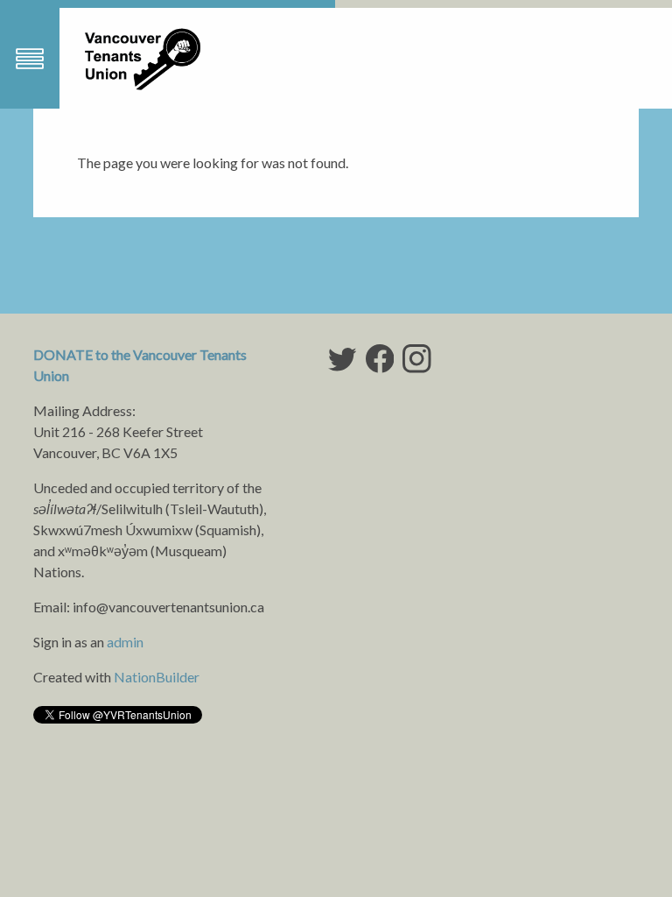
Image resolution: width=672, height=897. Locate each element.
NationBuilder (157, 676)
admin (125, 641)
